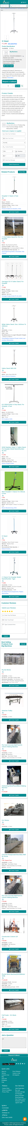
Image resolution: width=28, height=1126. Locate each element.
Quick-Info (4, 1078)
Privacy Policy (5, 1092)
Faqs (3, 1082)
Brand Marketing (19, 1097)
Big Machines (13, 51)
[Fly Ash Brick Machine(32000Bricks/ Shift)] (14, 963)
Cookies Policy (5, 1088)
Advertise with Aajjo (20, 1092)
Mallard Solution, (6, 549)
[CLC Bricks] (14, 809)
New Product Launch (20, 1099)
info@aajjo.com (5, 1112)
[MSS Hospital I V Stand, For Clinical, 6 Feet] (14, 481)
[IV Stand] (14, 525)
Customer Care (5, 1075)
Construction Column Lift (10, 936)
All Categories (16, 1075)
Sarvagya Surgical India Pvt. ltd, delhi (12, 296)
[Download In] (5, 1064)
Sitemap (4, 1073)
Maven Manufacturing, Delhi (9, 507)
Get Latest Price (12, 43)
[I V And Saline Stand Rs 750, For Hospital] (14, 226)
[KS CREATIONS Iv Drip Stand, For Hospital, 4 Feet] (14, 393)
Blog (3, 1076)
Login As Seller (18, 1102)
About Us (4, 1071)
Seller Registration (19, 1088)
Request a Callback (9, 81)
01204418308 (5, 1108)
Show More (22, 172)
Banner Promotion (19, 1095)
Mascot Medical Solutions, (9, 376)
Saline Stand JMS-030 (9, 368)
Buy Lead (17, 1090)
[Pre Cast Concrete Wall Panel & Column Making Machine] (14, 734)
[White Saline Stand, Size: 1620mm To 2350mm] (14, 313)
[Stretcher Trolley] (14, 700)
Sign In (24, 2)
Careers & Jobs (16, 1073)
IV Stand (4, 536)
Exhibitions (4, 1080)
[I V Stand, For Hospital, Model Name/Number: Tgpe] (14, 566)
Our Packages (18, 1093)
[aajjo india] (6, 2)
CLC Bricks (5, 820)
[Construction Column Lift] (14, 925)
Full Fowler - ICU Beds (9, 1015)
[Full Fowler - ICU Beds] (14, 1004)
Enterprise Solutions (20, 1100)
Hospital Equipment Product (10, 8)
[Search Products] (10, 6)
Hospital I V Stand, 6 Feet (10, 196)
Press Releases (16, 1071)
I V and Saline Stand (21, 8)
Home (2, 8)
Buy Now (17, 86)
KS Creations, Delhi (7, 419)
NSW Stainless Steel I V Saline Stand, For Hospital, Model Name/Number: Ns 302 (14, 448)
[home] (14, 1059)
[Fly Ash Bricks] (14, 659)
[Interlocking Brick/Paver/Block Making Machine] (14, 775)
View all (23, 644)
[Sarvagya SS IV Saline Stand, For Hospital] (14, 270)
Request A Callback (14, 1055)
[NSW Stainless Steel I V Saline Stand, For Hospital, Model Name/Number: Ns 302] (14, 436)
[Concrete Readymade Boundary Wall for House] (14, 844)
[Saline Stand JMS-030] (14, 357)
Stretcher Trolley (7, 710)
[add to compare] (22, 86)
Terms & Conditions (7, 1090)
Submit (6, 636)
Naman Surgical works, (8, 463)
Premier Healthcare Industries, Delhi (11, 208)
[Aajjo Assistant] (25, 1119)
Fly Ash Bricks (6, 670)
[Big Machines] (6, 53)
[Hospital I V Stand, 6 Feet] (14, 185)
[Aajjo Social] (16, 1063)
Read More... (10, 77)
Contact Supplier (15, 212)
